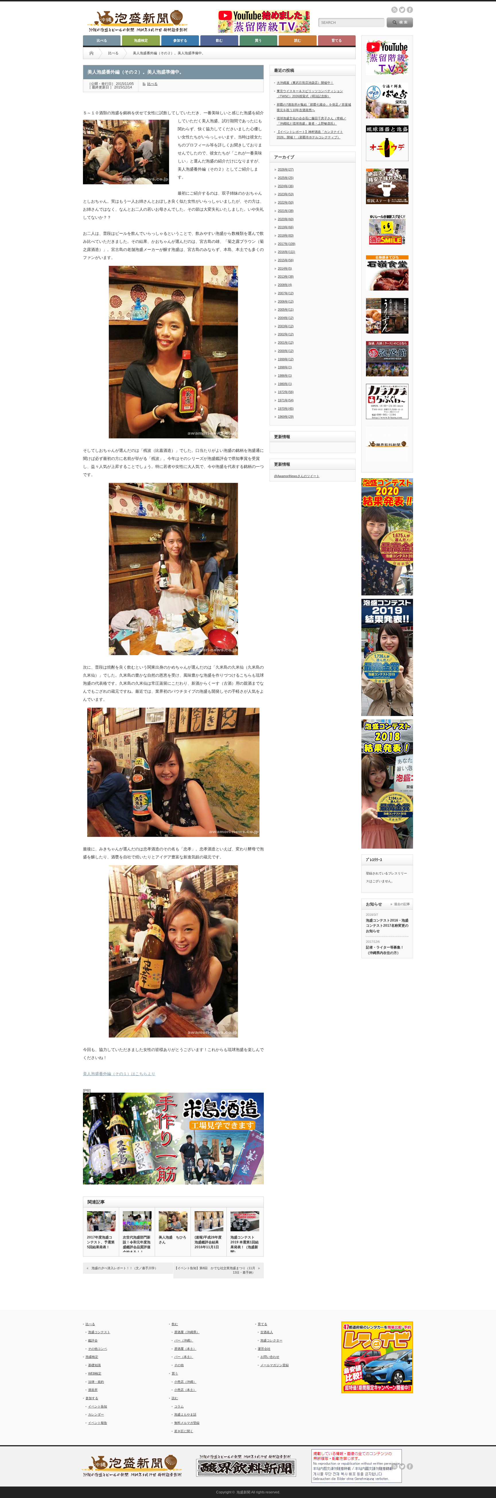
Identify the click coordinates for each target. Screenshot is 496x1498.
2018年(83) (286, 235)
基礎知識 (94, 1365)
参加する (180, 40)
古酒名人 (266, 1332)
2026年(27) (286, 169)
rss (394, 10)
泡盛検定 (141, 40)
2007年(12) (286, 293)
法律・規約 (96, 1381)
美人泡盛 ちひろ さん (173, 1239)
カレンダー (96, 1414)
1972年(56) (286, 392)
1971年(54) (286, 400)
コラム (179, 1406)
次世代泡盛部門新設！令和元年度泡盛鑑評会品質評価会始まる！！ (136, 1244)
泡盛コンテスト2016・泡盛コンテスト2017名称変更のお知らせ (387, 925)
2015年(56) (286, 260)
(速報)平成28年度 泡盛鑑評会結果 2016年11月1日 (209, 1242)
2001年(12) (286, 342)
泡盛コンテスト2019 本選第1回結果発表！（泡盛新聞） (244, 1244)
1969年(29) (286, 416)
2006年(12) (286, 301)
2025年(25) (286, 177)
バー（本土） (183, 1356)
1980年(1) (285, 384)
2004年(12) (286, 318)
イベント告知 (97, 1406)
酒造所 (93, 1389)
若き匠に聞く (183, 1431)
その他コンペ (97, 1348)
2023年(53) (286, 194)
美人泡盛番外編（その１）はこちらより (119, 1073)
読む (297, 40)
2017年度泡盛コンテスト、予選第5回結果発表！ (101, 1242)
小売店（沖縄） (185, 1381)
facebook (410, 10)
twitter (402, 10)
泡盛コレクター (271, 1340)
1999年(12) (286, 359)
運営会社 (264, 1348)
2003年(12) (286, 326)
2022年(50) (286, 202)
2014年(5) (285, 268)
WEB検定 (94, 1373)
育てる (337, 40)
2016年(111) (286, 251)
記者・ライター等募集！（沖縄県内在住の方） (385, 950)
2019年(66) (286, 227)
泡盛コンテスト (99, 1332)
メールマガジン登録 (274, 1365)
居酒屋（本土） (185, 1348)
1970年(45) (286, 408)
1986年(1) (285, 375)
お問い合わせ (269, 1356)
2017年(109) (286, 243)
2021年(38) (286, 210)
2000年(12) (286, 351)
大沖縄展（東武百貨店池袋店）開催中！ (305, 82)
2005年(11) (286, 309)
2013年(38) (286, 276)
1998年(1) (285, 367)
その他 (179, 1365)
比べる (102, 40)
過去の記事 (402, 904)
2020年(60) (286, 219)
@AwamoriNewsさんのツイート (296, 476)
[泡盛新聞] (137, 29)
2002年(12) (286, 334)
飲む (219, 40)
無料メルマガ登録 (186, 1423)
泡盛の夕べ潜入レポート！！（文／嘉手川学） (125, 1268)
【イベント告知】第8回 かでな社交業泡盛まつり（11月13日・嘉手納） (214, 1270)
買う (258, 40)
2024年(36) (286, 186)
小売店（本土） (185, 1389)
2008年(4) (285, 285)
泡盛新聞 (243, 1492)
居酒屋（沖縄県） (186, 1332)
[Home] (91, 53)
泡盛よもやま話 (185, 1414)
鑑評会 (93, 1340)
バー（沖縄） (183, 1340)
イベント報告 (97, 1423)
